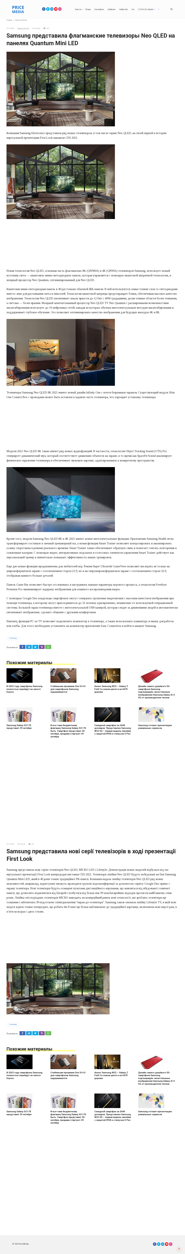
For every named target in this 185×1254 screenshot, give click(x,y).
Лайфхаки (111, 9)
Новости (78, 9)
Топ (132, 9)
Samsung (13, 638)
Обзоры (88, 9)
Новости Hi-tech (23, 28)
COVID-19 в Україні (145, 9)
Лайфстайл (123, 9)
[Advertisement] (92, 243)
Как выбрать (99, 9)
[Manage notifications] (179, 1248)
